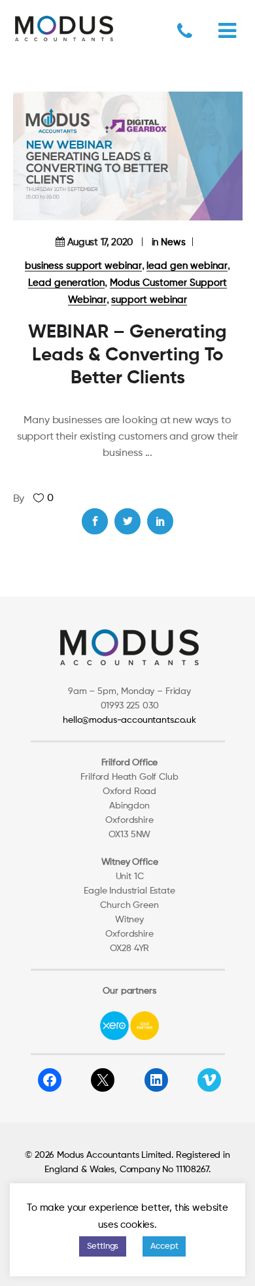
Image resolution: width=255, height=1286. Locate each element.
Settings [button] (103, 1246)
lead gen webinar (187, 266)
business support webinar (83, 266)
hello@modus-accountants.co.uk (129, 720)
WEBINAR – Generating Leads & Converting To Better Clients (127, 355)
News (173, 242)
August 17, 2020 (100, 242)
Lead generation (66, 283)
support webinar (149, 300)
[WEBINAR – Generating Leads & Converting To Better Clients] (128, 156)
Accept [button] (164, 1246)
